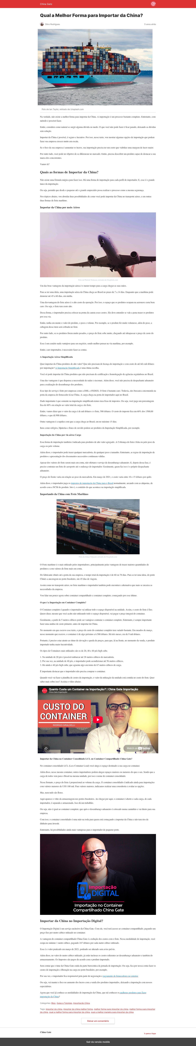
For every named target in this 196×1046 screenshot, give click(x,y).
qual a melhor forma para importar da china (69, 1012)
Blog (53, 1003)
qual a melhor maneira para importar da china (112, 1012)
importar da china (54, 1009)
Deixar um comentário (98, 1021)
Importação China (81, 1003)
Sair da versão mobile (98, 1041)
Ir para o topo (150, 1033)
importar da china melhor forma (78, 1009)
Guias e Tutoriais (64, 1003)
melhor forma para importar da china (111, 1009)
